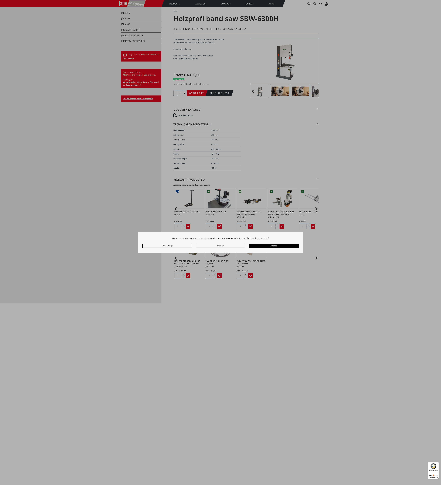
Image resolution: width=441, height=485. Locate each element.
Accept (274, 245)
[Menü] (437, 463)
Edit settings (167, 245)
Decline (220, 245)
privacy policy (229, 238)
